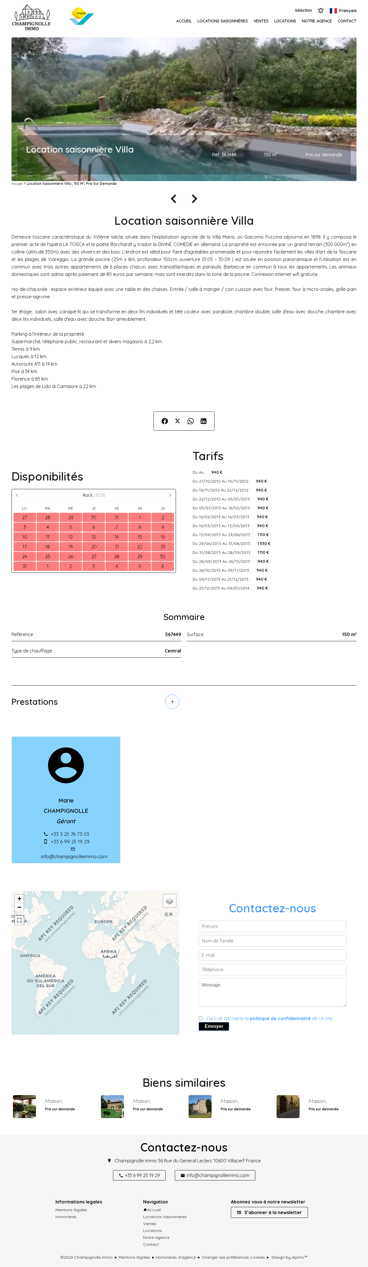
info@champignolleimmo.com (74, 856)
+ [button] (19, 898)
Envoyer (214, 1026)
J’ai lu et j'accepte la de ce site (268, 1018)
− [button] (19, 907)
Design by (289, 1257)
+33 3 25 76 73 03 (70, 834)
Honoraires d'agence (176, 1257)
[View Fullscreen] (19, 920)
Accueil (17, 183)
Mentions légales (134, 1257)
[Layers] (169, 900)
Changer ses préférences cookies (233, 1257)
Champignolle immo (136, 1161)
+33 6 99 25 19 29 (70, 841)
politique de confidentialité (280, 1018)
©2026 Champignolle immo (86, 1257)
